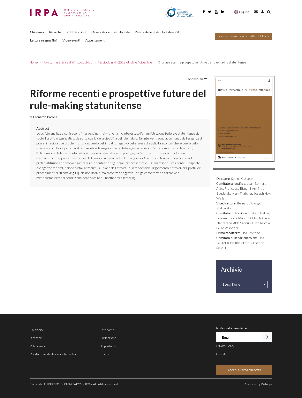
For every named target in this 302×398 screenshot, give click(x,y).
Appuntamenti (95, 40)
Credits (221, 354)
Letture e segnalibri (43, 40)
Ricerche (55, 32)
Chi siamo (37, 32)
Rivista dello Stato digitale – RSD (158, 32)
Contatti (106, 354)
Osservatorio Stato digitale (110, 32)
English (244, 12)
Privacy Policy (225, 346)
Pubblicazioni (76, 32)
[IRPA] (63, 13)
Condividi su (195, 79)
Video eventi (71, 40)
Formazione (108, 338)
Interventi (107, 330)
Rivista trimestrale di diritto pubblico (243, 36)
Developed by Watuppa (258, 384)
